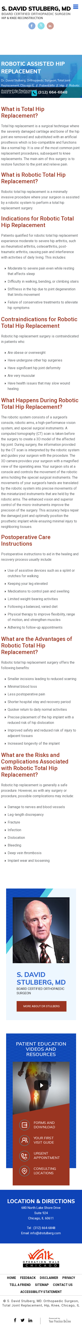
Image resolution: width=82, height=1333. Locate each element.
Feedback (28, 1278)
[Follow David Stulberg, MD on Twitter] (41, 25)
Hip (62, 85)
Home (11, 1278)
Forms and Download (44, 1124)
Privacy (68, 1278)
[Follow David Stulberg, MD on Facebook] (31, 25)
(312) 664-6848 (52, 92)
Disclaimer (49, 1278)
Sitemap (42, 1285)
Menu (75, 5)
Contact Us (63, 1285)
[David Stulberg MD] (36, 12)
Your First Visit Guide (44, 1140)
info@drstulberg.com (45, 1233)
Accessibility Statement (41, 1292)
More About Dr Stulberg (41, 1006)
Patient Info (47, 85)
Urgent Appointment (47, 1155)
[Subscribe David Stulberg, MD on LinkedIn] (50, 25)
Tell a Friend (20, 1285)
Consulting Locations (45, 1170)
